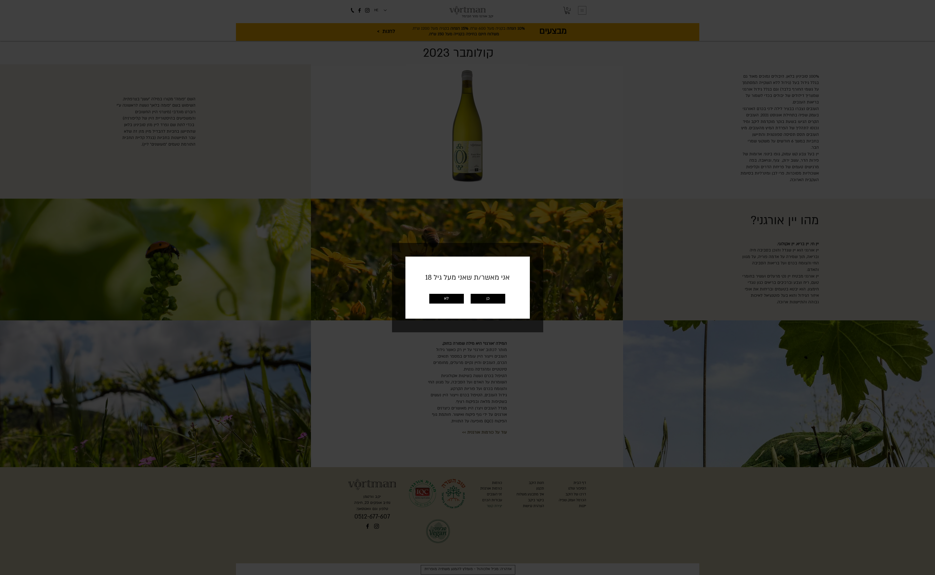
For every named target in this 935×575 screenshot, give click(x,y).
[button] (488, 299)
